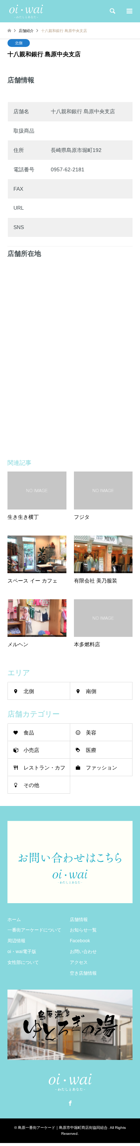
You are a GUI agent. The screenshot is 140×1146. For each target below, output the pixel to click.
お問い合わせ (83, 951)
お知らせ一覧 (83, 930)
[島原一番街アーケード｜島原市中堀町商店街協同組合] (26, 11)
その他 (31, 785)
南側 (91, 691)
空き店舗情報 (83, 973)
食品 (29, 733)
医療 (91, 750)
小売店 (31, 750)
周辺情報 (16, 940)
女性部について (23, 962)
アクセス (79, 962)
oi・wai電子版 (21, 951)
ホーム (14, 919)
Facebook (80, 940)
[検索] (112, 11)
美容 (91, 733)
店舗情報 (79, 919)
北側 (18, 43)
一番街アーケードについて (34, 930)
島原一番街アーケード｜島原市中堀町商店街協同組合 (63, 1128)
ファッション (101, 768)
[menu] (129, 11)
